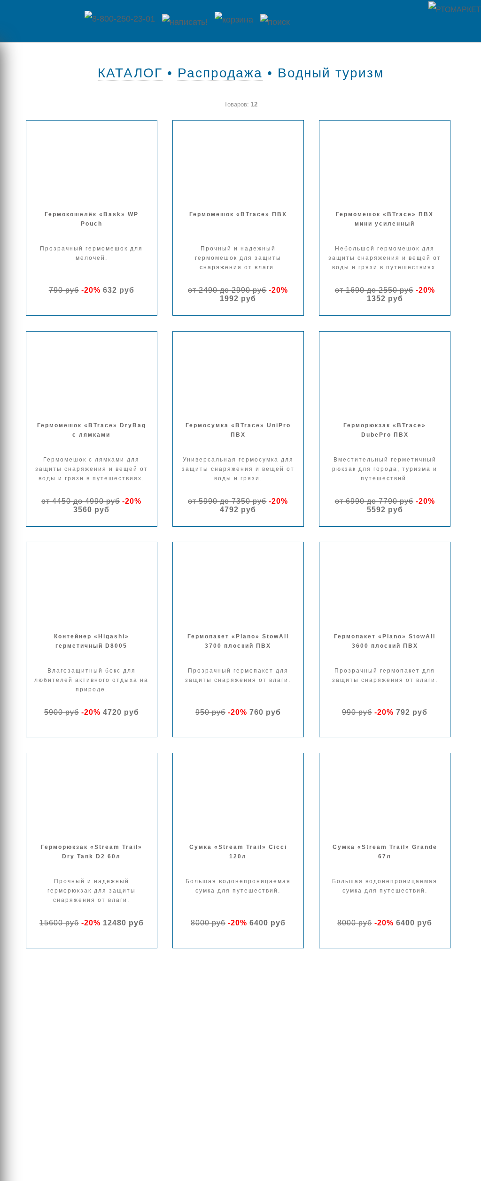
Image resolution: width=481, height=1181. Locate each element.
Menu (40, 21)
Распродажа (220, 73)
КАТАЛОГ (130, 73)
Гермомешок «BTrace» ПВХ (238, 214)
